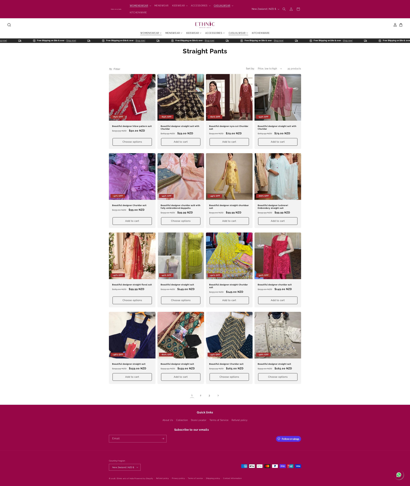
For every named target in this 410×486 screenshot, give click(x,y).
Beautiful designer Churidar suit (129, 205)
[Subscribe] (162, 438)
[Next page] (217, 395)
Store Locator (198, 420)
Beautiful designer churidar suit (275, 284)
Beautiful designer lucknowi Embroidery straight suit (273, 206)
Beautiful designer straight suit (177, 284)
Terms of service (195, 478)
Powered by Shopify (143, 479)
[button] (140, 5)
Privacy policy (178, 478)
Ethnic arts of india (125, 479)
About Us (168, 420)
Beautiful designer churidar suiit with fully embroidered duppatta (181, 206)
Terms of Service (219, 420)
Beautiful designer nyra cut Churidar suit (228, 127)
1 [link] (192, 395)
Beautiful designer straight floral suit (132, 284)
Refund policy (239, 420)
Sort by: (250, 68)
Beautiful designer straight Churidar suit (228, 286)
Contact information (232, 478)
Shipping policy (213, 478)
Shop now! (10, 40)
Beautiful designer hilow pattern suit (132, 126)
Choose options (132, 141)
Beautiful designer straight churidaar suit (229, 206)
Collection (182, 420)
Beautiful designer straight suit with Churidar (180, 127)
